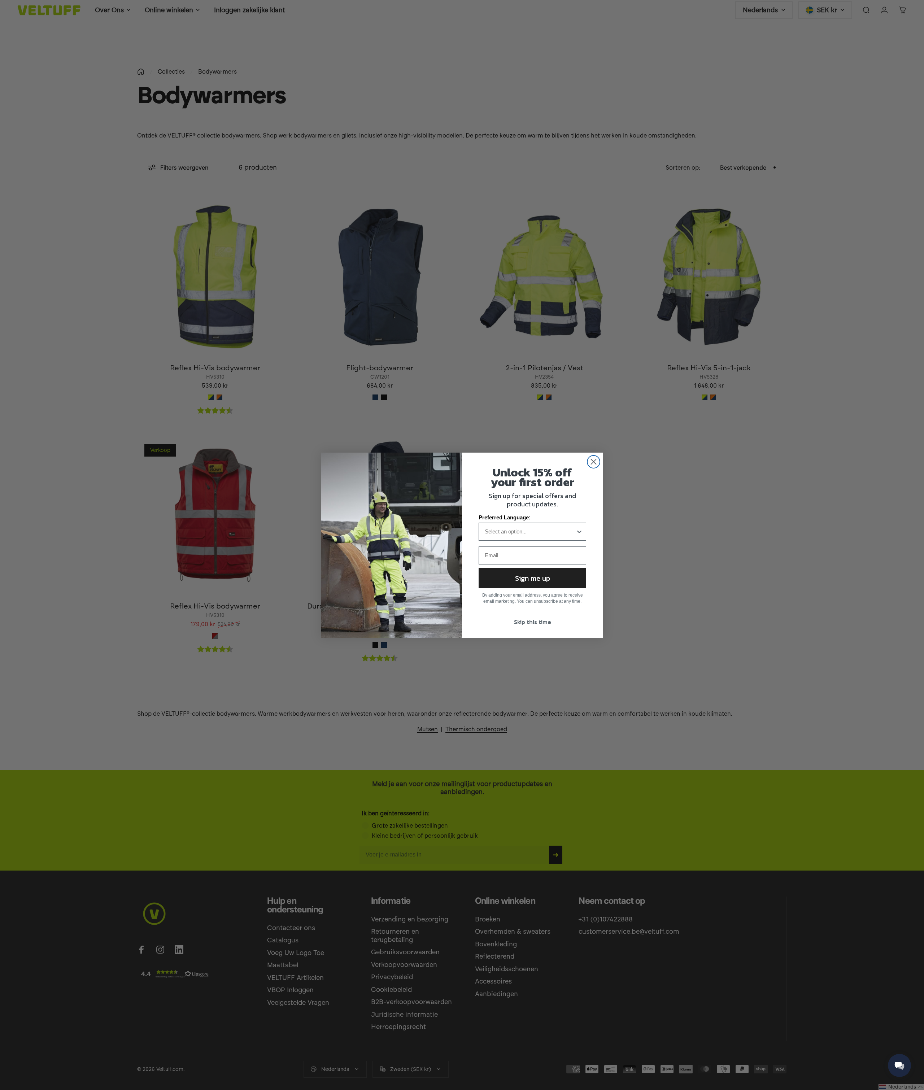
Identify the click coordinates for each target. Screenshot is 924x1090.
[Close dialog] (593, 461)
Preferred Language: (505, 517)
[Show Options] (579, 531)
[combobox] (530, 531)
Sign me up (532, 578)
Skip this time (532, 622)
